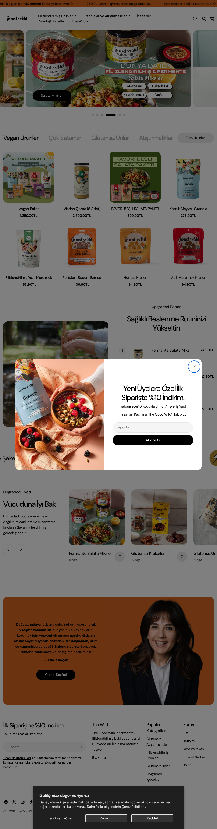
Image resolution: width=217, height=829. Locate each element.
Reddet (152, 818)
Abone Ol (153, 440)
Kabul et (106, 818)
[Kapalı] (194, 367)
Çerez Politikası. (134, 806)
